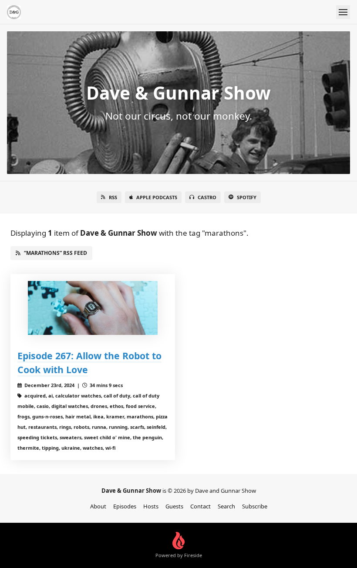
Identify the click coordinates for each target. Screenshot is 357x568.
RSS (113, 197)
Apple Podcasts (156, 197)
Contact (200, 506)
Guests (174, 506)
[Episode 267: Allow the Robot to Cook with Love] (92, 308)
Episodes (124, 506)
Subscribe (254, 506)
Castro (207, 197)
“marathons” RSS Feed (55, 253)
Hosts (150, 506)
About (98, 506)
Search (226, 506)
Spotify (246, 197)
